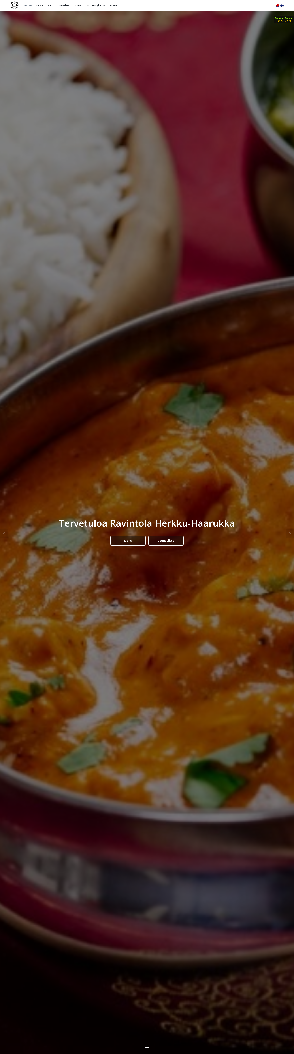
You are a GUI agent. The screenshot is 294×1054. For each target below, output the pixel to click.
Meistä (39, 5)
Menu (50, 5)
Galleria (77, 5)
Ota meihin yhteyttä (95, 5)
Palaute (113, 5)
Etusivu (28, 5)
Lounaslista (63, 5)
